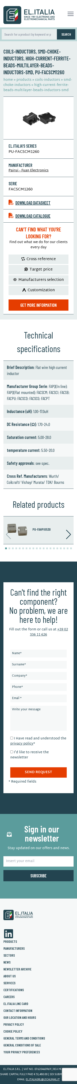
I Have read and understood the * (38, 741)
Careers (9, 997)
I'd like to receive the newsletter (29, 755)
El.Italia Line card (15, 1004)
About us (9, 976)
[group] (38, 530)
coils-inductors (47, 80)
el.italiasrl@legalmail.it (43, 1079)
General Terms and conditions (24, 1038)
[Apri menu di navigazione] (71, 14)
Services (9, 983)
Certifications (13, 990)
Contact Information (17, 1010)
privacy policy (21, 744)
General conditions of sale (22, 1045)
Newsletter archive (17, 969)
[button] (6, 548)
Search (66, 34)
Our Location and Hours (19, 1017)
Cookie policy (12, 1031)
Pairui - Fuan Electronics (29, 171)
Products (10, 941)
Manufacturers (14, 948)
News (6, 962)
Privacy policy (13, 1024)
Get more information (38, 305)
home (8, 80)
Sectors (9, 955)
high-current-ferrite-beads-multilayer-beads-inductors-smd (36, 87)
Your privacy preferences (21, 1052)
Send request (38, 772)
